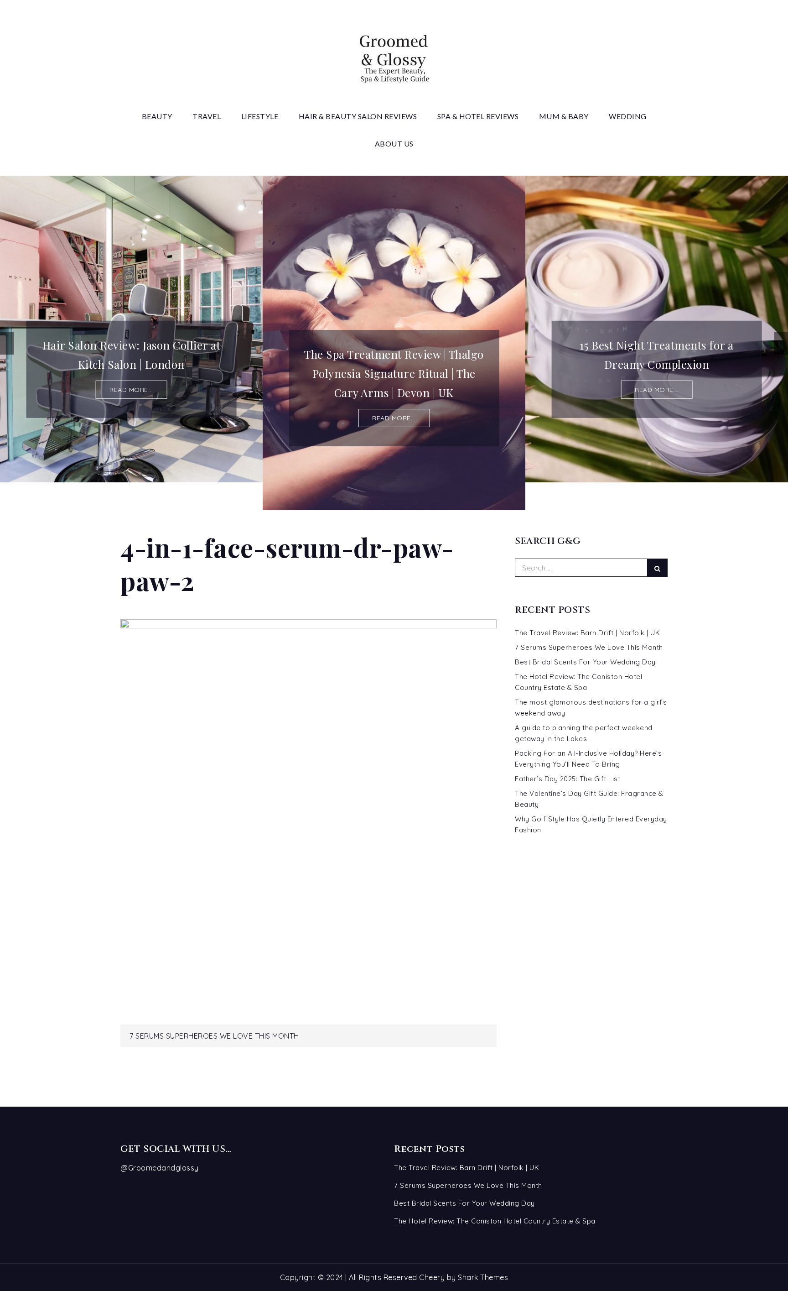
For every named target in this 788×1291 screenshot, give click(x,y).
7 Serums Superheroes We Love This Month (214, 1035)
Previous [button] (7, 343)
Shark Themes (483, 1277)
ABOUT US (394, 143)
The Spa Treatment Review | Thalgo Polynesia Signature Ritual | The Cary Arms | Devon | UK (394, 373)
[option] (131, 329)
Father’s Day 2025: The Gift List (567, 778)
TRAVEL (206, 116)
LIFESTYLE (260, 116)
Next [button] (781, 343)
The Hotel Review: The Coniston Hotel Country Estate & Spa (495, 1221)
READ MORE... (131, 390)
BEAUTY (157, 116)
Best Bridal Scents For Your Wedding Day (585, 662)
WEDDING (628, 116)
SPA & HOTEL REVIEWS (478, 116)
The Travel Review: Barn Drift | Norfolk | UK (587, 632)
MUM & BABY (564, 116)
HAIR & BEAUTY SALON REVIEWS (358, 116)
